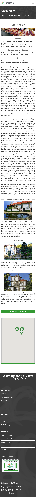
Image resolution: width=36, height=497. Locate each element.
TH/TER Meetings (5, 425)
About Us (3, 393)
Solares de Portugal (6, 435)
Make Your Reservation (18, 311)
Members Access (14, 483)
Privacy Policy (4, 483)
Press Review (4, 400)
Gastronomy (26, 15)
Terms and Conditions (7, 397)
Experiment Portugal (14, 15)
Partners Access (5, 485)
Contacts (3, 404)
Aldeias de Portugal (6, 439)
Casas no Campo (5, 442)
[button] (17, 329)
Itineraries (4, 418)
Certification (4, 414)
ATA (2, 446)
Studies (3, 421)
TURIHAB (3, 449)
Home (3, 15)
